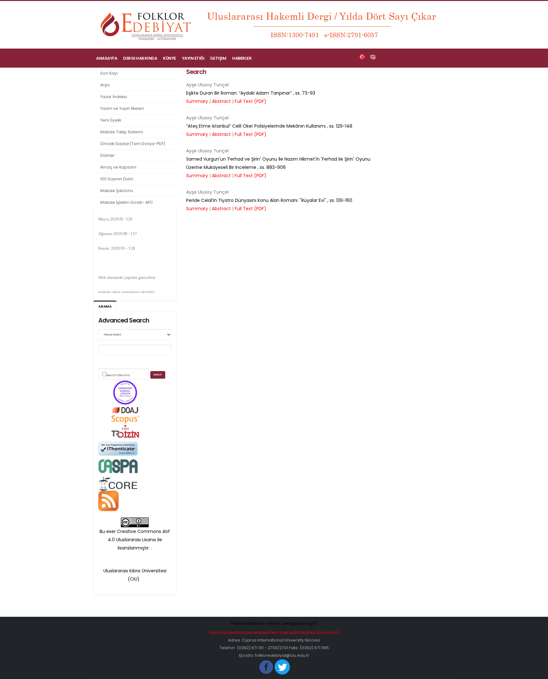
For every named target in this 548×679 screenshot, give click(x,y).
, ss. (250, 93)
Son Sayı (109, 73)
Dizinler (107, 155)
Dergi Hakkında (140, 58)
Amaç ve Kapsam (118, 167)
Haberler (241, 58)
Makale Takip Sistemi (121, 132)
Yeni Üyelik (110, 120)
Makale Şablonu (116, 190)
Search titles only (118, 375)
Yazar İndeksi (113, 96)
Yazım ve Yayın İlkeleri (122, 108)
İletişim (218, 58)
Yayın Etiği (193, 58)
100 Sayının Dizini (116, 179)
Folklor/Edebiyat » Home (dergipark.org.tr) (274, 623)
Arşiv (105, 85)
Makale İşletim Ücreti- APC (126, 202)
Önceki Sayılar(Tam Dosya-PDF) (132, 143)
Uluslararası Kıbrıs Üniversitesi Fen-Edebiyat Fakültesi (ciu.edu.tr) (274, 632)
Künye (169, 58)
